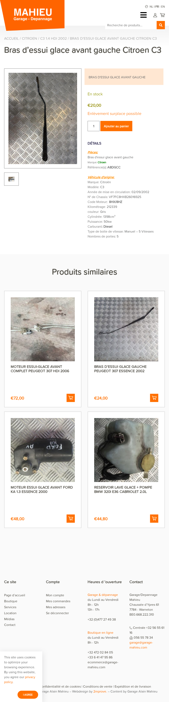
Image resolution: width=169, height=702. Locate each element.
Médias (9, 619)
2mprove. (100, 691)
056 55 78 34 (143, 637)
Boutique (10, 601)
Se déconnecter (57, 613)
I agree (28, 694)
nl (151, 6)
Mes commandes (58, 601)
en (163, 6)
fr (157, 6)
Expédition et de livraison (133, 686)
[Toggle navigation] (144, 14)
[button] (71, 398)
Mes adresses (55, 607)
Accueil (11, 38)
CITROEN (29, 38)
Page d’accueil (14, 595)
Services (10, 607)
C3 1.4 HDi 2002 (53, 38)
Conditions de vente (97, 686)
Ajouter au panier (116, 126)
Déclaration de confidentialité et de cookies (49, 686)
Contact (9, 624)
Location (10, 613)
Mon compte (55, 595)
